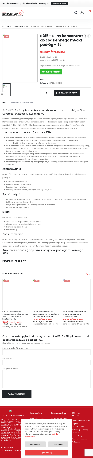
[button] (87, 274)
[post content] (16, 294)
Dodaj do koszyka (68, 93)
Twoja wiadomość (10, 368)
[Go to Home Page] (3, 26)
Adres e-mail (8, 358)
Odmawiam (35, 444)
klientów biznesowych (25, 3)
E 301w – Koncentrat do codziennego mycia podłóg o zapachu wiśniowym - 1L (46, 314)
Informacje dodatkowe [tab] (22, 102)
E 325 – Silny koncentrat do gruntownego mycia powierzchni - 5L (74, 314)
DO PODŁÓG (53, 83)
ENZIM (60, 83)
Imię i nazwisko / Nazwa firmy (16, 348)
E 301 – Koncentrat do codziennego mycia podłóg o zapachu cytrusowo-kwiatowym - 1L (15, 315)
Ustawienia (58, 444)
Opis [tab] (4, 102)
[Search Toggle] (76, 13)
